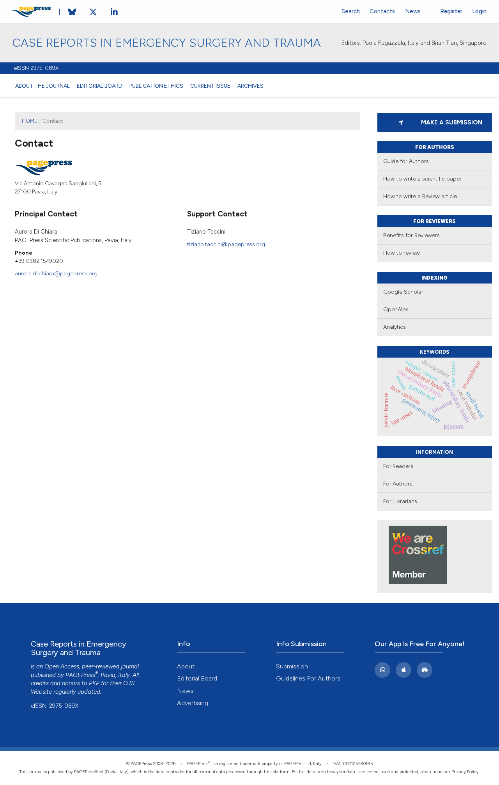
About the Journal (42, 86)
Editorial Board (99, 86)
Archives (250, 86)
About (186, 666)
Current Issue (210, 86)
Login (479, 11)
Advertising (192, 703)
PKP (94, 683)
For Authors (397, 483)
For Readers (398, 466)
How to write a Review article (420, 196)
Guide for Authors (406, 161)
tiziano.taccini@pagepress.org (226, 244)
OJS (128, 683)
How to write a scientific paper (422, 178)
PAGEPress (80, 675)
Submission (292, 666)
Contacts (382, 11)
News (413, 11)
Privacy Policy (465, 771)
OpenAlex (395, 309)
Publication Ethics (156, 86)
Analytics (394, 327)
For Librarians (400, 501)
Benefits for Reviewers (411, 235)
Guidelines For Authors (308, 678)
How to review (401, 253)
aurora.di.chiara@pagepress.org (56, 273)
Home (29, 121)
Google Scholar (403, 292)
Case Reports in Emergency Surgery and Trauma (166, 43)
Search (351, 11)
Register (451, 11)
